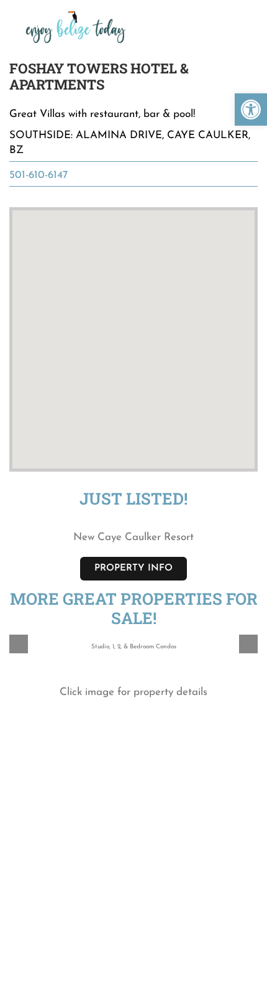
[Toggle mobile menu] (244, 18)
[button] (251, 109)
